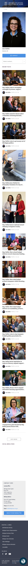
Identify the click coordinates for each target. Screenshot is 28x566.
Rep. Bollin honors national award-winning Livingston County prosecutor (13, 225)
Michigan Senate (5, 536)
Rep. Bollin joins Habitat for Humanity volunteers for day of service (12, 184)
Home (5, 9)
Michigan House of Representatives (9, 530)
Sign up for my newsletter (14, 513)
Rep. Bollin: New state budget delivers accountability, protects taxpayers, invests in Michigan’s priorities (12, 307)
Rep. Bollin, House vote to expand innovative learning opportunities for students (13, 388)
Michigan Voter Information (8, 538)
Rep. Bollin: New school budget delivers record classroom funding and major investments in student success (13, 253)
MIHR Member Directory (7, 527)
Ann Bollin (8, 92)
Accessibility (4, 547)
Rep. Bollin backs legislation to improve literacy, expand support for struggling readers (13, 362)
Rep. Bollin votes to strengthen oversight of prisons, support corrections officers (12, 88)
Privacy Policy (18, 561)
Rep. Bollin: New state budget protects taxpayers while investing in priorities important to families (13, 280)
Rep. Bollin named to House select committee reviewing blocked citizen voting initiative (13, 114)
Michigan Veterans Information (8, 544)
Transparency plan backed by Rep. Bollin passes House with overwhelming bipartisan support (13, 425)
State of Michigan (6, 541)
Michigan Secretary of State (8, 533)
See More (14, 439)
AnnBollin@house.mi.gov (12, 508)
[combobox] (3, 61)
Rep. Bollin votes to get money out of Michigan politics (13, 142)
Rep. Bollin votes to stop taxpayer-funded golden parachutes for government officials (13, 335)
